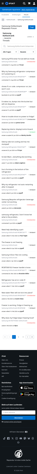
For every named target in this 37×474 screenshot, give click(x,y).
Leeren (29, 37)
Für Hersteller (24, 376)
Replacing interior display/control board (17, 129)
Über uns (5, 360)
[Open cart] (29, 3)
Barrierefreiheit (7, 386)
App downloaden (26, 383)
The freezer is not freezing (12, 242)
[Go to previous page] (9, 337)
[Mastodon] (25, 438)
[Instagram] (16, 438)
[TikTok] (4, 438)
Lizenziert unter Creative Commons (18, 466)
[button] (24, 3)
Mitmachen (23, 366)
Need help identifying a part (12, 229)
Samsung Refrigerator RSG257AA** (14, 147)
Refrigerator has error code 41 (13, 280)
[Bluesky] (29, 438)
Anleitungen (16, 15)
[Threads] (33, 438)
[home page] (10, 3)
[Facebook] (8, 438)
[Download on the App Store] (26, 387)
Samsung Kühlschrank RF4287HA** (14, 77)
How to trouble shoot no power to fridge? (18, 116)
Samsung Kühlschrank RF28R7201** (14, 119)
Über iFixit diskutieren (9, 366)
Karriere (4, 370)
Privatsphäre (6, 390)
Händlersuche (24, 373)
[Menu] (3, 3)
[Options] (3, 19)
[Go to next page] (27, 337)
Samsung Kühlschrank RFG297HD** (14, 175)
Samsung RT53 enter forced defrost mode (18, 59)
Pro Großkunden (25, 370)
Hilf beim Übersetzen (17, 432)
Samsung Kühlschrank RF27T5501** (14, 283)
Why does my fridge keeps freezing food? (18, 318)
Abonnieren (18, 418)
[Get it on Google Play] (27, 394)
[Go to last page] (32, 337)
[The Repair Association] (18, 442)
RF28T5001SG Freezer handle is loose (16, 267)
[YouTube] (21, 438)
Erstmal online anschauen (12, 422)
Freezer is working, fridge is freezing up (17, 305)
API (3, 376)
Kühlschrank (11, 20)
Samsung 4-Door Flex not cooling (14, 255)
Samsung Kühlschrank (25, 20)
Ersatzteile (5, 15)
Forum (26, 15)
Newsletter (5, 373)
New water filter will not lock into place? (17, 293)
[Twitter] (12, 438)
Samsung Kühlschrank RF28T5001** (14, 270)
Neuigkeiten (23, 363)
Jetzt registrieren (28, 9)
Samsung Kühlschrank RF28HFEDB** (14, 92)
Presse (21, 360)
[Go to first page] (5, 337)
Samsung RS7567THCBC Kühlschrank (14, 321)
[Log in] (34, 3)
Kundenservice (7, 363)
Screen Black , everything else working (16, 157)
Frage (32, 27)
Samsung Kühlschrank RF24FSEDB (13, 308)
